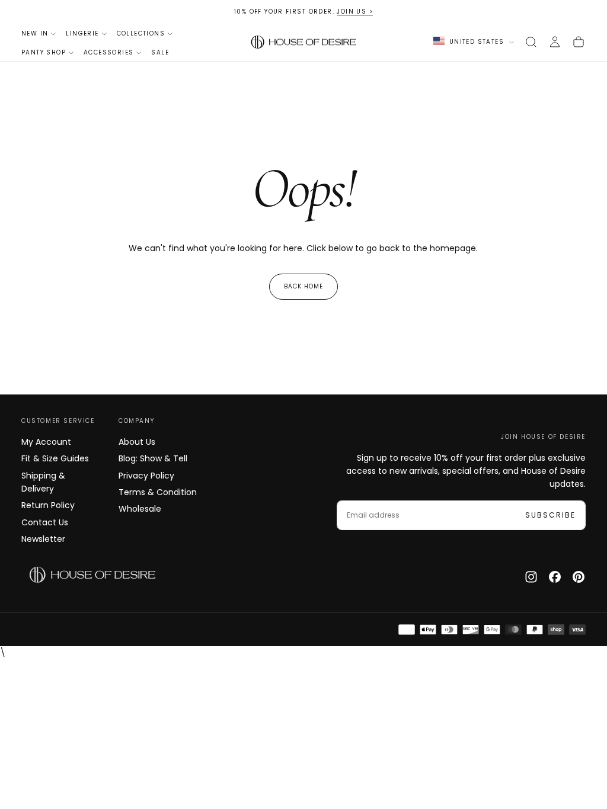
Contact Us (44, 522)
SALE (160, 52)
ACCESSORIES (108, 52)
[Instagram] (531, 577)
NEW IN (34, 33)
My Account (46, 442)
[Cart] (578, 42)
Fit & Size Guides (55, 458)
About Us (137, 442)
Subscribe (550, 515)
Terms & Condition (158, 492)
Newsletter (43, 539)
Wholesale (140, 509)
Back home (303, 286)
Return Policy (48, 505)
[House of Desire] (92, 575)
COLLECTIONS (141, 33)
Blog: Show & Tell (153, 458)
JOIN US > (355, 11)
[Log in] (555, 42)
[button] (531, 42)
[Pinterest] (578, 577)
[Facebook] (555, 577)
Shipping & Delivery (43, 482)
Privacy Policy (146, 475)
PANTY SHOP (43, 52)
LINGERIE (82, 33)
